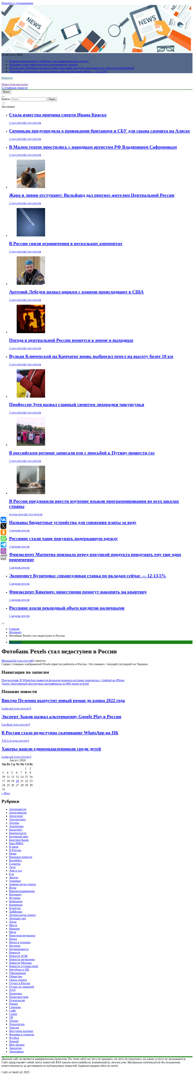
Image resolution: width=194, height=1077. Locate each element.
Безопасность (17, 833)
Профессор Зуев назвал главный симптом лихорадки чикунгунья (76, 404)
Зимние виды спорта (22, 884)
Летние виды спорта (22, 915)
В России (15, 850)
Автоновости (17, 809)
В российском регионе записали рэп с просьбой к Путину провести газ (82, 452)
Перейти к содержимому (18, 3)
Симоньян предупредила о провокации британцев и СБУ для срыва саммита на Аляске (99, 130)
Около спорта (18, 979)
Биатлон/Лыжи (19, 840)
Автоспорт (16, 816)
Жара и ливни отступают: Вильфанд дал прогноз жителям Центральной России (91, 195)
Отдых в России (19, 983)
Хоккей (14, 1041)
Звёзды (13, 877)
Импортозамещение (22, 891)
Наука (13, 938)
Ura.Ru (6, 724)
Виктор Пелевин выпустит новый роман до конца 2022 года (63, 700)
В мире (13, 846)
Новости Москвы (20, 962)
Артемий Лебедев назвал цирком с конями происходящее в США (76, 291)
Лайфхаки (15, 911)
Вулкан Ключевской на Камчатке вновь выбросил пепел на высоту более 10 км (91, 356)
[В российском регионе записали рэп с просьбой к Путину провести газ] (31, 444)
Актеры (14, 822)
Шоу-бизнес (17, 1044)
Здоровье (15, 880)
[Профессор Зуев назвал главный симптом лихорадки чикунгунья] (31, 396)
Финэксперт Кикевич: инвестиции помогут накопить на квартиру (78, 591)
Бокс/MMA (16, 843)
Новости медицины (22, 959)
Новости (7, 77)
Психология (17, 1000)
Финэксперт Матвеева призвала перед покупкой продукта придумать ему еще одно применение (71, 68)
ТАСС (5, 740)
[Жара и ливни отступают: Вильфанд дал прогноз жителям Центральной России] (31, 187)
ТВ (11, 1017)
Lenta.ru (7, 708)
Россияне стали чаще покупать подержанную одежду (43, 64)
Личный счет (17, 918)
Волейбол (15, 860)
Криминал (16, 904)
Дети (12, 867)
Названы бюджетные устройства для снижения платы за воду (49, 61)
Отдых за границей (21, 986)
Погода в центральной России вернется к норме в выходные (71, 340)
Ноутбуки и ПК (19, 969)
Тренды (14, 1027)
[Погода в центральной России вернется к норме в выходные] (31, 332)
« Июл (6, 793)
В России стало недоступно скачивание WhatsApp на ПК (60, 732)
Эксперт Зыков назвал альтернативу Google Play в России (61, 716)
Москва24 (8, 660)
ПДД (12, 990)
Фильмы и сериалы (21, 1034)
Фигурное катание (21, 1031)
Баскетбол (15, 829)
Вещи (12, 853)
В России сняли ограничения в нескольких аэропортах (65, 243)
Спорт (13, 1014)
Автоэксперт (17, 819)
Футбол (14, 1037)
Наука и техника (20, 942)
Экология (15, 1048)
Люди (12, 921)
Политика (15, 993)
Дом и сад (15, 870)
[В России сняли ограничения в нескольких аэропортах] (31, 235)
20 (17, 781)
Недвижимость (19, 949)
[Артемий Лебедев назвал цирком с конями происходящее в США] (31, 283)
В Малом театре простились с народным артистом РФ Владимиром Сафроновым (93, 146)
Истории (14, 898)
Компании (16, 901)
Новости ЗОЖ (18, 956)
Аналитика (16, 826)
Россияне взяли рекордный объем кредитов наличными (66, 607)
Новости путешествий (23, 966)
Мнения (14, 928)
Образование (17, 973)
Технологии (17, 1024)
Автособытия (18, 812)
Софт (12, 1010)
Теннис (14, 1020)
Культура (15, 908)
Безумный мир (18, 836)
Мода (12, 932)
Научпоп (14, 945)
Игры (12, 887)
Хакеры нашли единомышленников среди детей (51, 748)
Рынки (13, 1003)
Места (13, 925)
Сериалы (15, 1007)
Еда (11, 874)
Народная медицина (22, 935)
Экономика (16, 1051)
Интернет (15, 642)
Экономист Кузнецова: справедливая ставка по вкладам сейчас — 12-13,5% (58, 71)
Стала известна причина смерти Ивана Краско (57, 114)
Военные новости (20, 857)
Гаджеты (14, 863)
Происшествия (18, 997)
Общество (15, 976)
